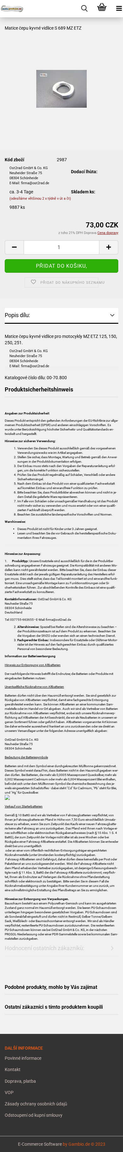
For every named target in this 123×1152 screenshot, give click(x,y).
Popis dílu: (17, 315)
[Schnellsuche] (84, 8)
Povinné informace (23, 1058)
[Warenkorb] (101, 8)
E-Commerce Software (40, 1144)
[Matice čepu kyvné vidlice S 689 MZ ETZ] (61, 75)
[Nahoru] (17, 1142)
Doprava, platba (20, 1081)
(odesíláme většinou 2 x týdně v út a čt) (40, 199)
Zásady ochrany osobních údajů (36, 1103)
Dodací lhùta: (84, 171)
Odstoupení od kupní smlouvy (33, 1115)
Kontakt (12, 1069)
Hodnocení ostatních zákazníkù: (44, 948)
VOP (9, 1092)
